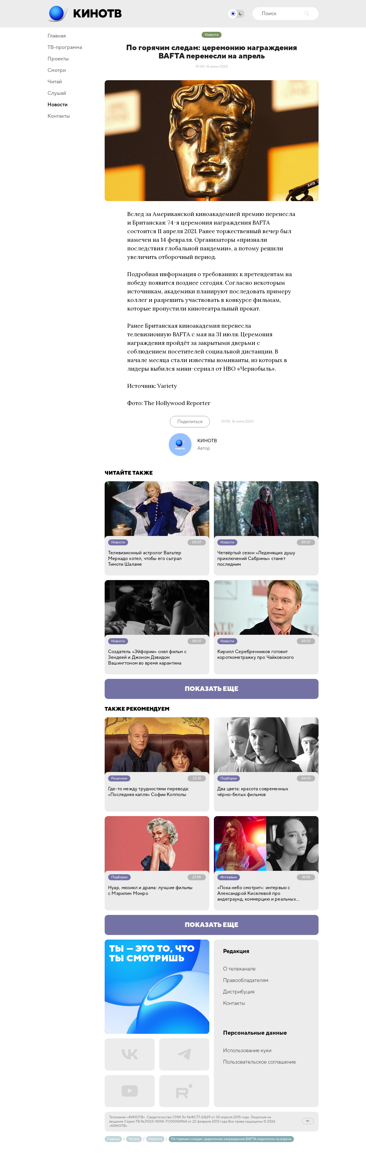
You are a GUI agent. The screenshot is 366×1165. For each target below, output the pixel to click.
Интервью (228, 877)
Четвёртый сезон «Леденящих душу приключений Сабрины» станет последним (256, 558)
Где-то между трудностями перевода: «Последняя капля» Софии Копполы (148, 791)
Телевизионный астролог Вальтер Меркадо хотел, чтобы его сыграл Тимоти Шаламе (145, 558)
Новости (57, 105)
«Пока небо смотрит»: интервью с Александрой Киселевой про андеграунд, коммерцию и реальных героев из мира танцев (256, 893)
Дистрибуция (238, 992)
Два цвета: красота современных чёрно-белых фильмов (252, 791)
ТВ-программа (64, 47)
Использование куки (247, 1050)
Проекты (58, 59)
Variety (167, 385)
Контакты (58, 116)
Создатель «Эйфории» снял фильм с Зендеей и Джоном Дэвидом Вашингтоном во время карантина (147, 657)
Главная (56, 36)
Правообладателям (245, 980)
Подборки (228, 778)
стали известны (193, 360)
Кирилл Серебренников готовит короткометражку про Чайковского (255, 654)
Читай (54, 82)
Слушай (56, 93)
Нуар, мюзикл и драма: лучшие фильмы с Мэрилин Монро (150, 890)
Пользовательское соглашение (259, 1062)
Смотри (56, 70)
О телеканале (239, 969)
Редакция (236, 951)
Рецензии (119, 778)
